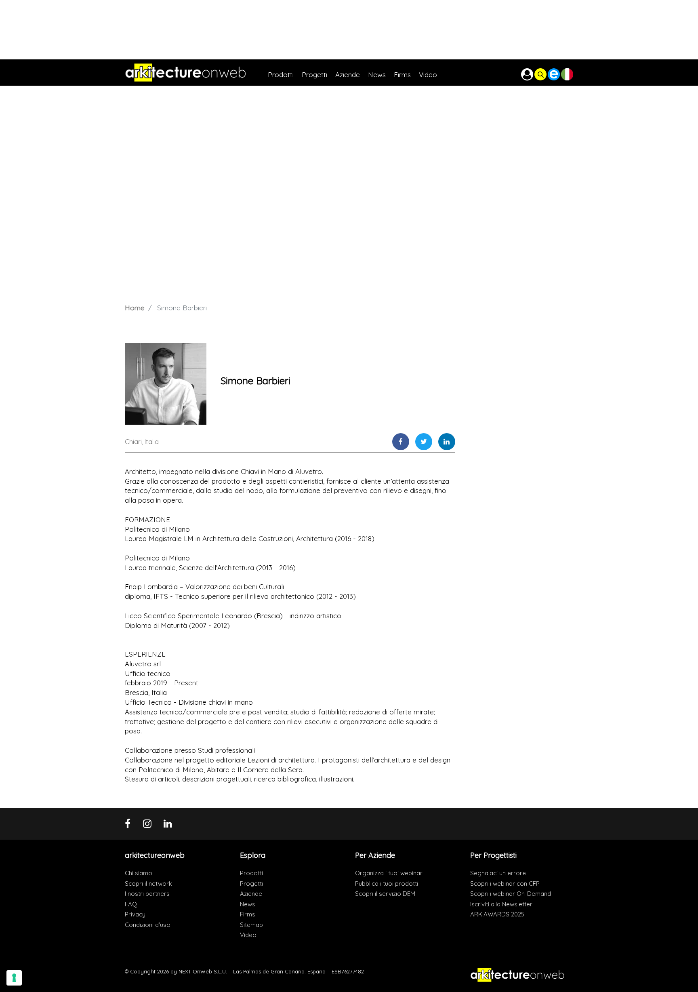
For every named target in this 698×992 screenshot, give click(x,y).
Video (248, 935)
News (247, 904)
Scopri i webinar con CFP (505, 883)
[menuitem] (285, 72)
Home (135, 307)
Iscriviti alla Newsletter (501, 904)
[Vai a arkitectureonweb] (196, 72)
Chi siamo (138, 873)
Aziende (251, 893)
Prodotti (251, 873)
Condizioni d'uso (147, 925)
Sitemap (251, 925)
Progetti (251, 883)
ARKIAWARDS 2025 (497, 914)
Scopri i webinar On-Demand (510, 893)
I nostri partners (147, 893)
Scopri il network (148, 883)
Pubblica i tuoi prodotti (386, 883)
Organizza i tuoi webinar (389, 873)
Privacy (135, 914)
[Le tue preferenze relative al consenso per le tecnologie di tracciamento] (14, 978)
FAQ (131, 904)
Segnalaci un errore (498, 873)
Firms (247, 914)
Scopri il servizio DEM (385, 893)
